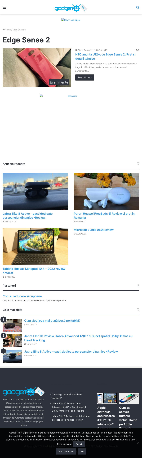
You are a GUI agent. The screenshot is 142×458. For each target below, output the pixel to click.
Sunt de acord (66, 451)
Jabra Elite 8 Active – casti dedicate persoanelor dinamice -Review (71, 351)
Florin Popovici (85, 50)
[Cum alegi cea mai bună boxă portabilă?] (12, 325)
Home (8, 29)
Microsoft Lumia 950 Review (94, 230)
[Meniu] (4, 8)
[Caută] (137, 8)
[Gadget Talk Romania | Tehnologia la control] (71, 7)
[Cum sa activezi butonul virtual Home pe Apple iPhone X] (129, 398)
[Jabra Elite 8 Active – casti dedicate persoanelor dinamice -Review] (35, 191)
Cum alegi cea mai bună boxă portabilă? (52, 320)
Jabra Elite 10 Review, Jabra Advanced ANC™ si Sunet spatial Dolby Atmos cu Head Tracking (69, 407)
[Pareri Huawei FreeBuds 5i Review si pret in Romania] (106, 191)
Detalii (79, 444)
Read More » (85, 77)
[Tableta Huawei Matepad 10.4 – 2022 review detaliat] (35, 246)
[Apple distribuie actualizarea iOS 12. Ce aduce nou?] (107, 398)
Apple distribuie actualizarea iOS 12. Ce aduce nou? (106, 416)
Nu (82, 451)
